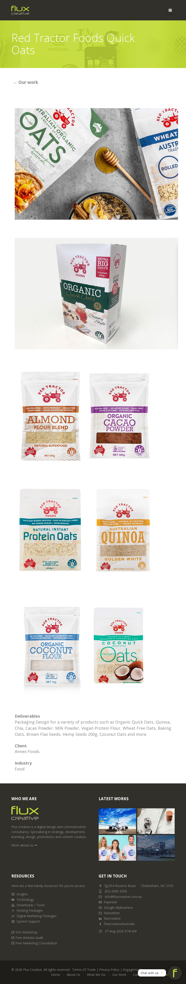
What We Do (96, 974)
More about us (22, 845)
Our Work (119, 974)
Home (55, 974)
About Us (73, 974)
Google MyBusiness (118, 907)
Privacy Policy (109, 969)
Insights (22, 894)
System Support (28, 921)
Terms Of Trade (84, 969)
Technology (25, 899)
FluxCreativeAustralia (119, 924)
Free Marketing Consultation (36, 943)
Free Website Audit (29, 937)
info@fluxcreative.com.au (123, 896)
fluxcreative (112, 918)
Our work (27, 82)
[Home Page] (25, 815)
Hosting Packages (30, 910)
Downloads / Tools (31, 905)
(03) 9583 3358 (116, 891)
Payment (110, 902)
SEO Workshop (26, 932)
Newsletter (112, 913)
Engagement (132, 969)
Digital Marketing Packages (36, 916)
